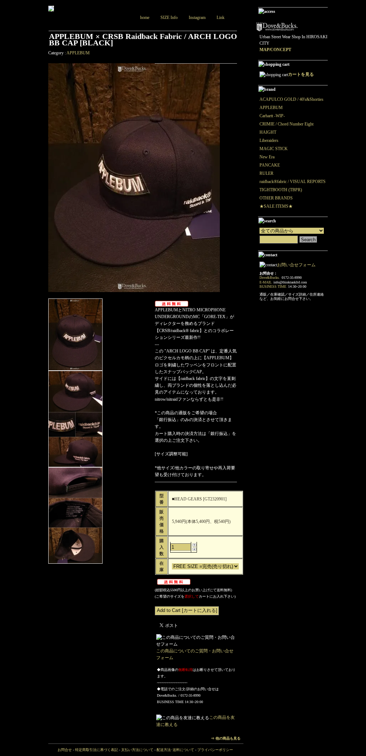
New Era (266, 156)
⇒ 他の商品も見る (226, 738)
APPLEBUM (78, 52)
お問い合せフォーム (296, 264)
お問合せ (65, 750)
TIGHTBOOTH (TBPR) (280, 189)
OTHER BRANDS (276, 198)
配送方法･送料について (175, 750)
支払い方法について (137, 750)
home (144, 17)
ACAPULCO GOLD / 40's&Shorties (291, 99)
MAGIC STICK (273, 148)
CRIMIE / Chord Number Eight (286, 124)
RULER (266, 173)
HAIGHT (267, 132)
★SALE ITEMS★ (276, 206)
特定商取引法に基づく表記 (96, 750)
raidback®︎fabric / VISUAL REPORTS (292, 181)
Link (220, 17)
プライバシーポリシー (215, 750)
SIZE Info (169, 17)
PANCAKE (269, 165)
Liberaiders (268, 140)
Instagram (197, 17)
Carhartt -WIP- (272, 115)
